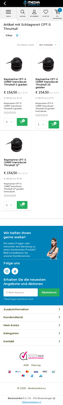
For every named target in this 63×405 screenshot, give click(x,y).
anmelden (34, 16)
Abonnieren (49, 292)
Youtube (15, 271)
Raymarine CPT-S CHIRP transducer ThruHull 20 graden (47, 83)
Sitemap (36, 365)
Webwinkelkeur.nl (31, 402)
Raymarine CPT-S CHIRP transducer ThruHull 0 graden (15, 82)
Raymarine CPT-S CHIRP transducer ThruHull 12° (15, 162)
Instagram (7, 271)
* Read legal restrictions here (18, 299)
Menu (8, 16)
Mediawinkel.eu (37, 388)
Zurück (4, 3)
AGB (26, 365)
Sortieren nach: (25, 44)
